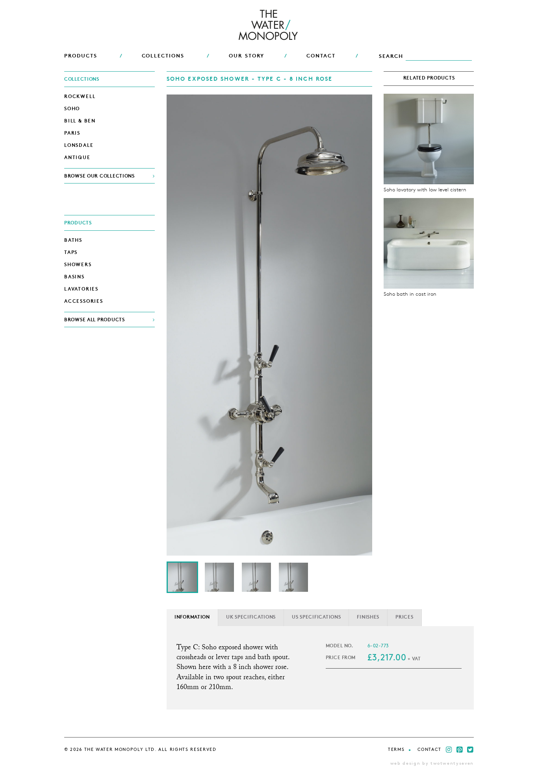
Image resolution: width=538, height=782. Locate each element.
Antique (77, 158)
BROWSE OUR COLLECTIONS (99, 176)
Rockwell (79, 97)
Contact (429, 750)
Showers (78, 265)
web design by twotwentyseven (432, 764)
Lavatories (81, 289)
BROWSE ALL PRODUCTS (94, 320)
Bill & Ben (80, 121)
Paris (72, 133)
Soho (72, 109)
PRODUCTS (80, 56)
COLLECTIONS (163, 56)
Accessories (83, 301)
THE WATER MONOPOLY (269, 25)
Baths (73, 240)
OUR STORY (247, 56)
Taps (71, 252)
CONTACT (321, 56)
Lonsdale (78, 145)
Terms (396, 750)
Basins (74, 277)
